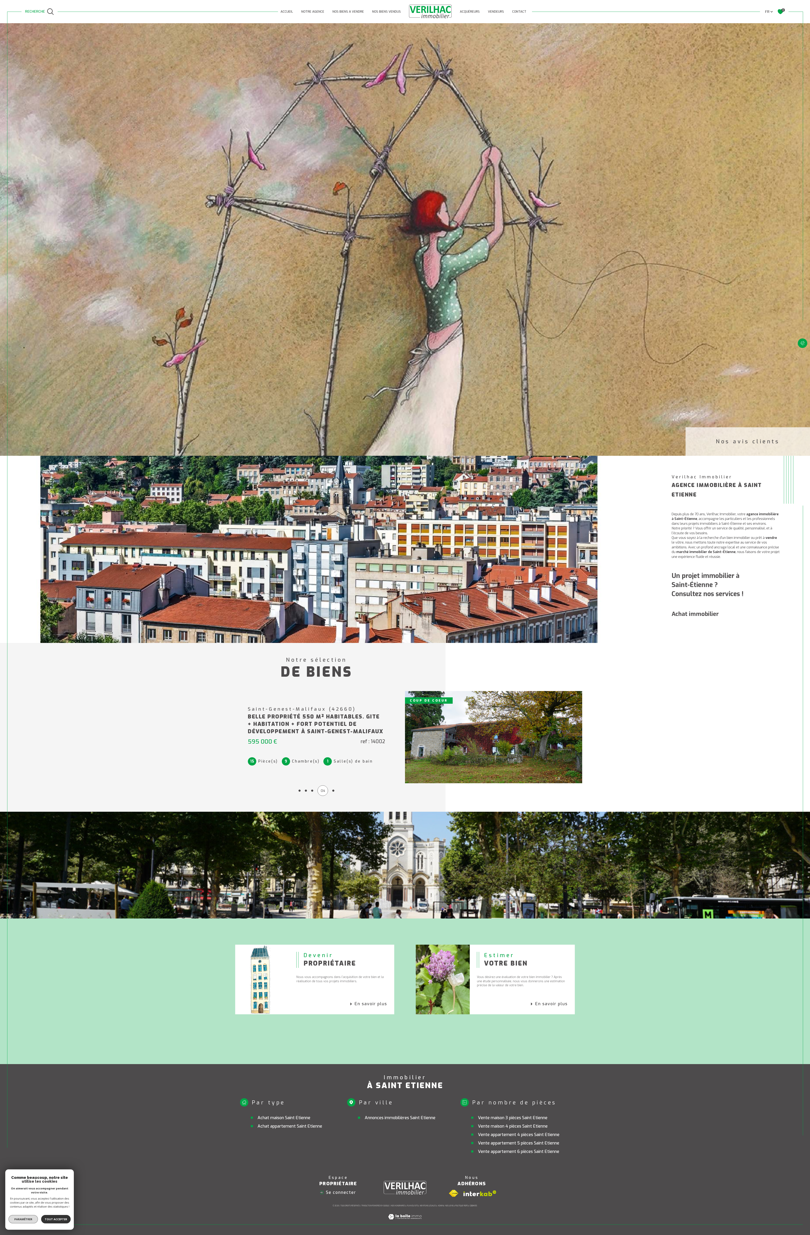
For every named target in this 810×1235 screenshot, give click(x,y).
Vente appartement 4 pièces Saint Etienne (518, 1135)
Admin (440, 1205)
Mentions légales (428, 1205)
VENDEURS (496, 11)
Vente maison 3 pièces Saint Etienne (512, 1118)
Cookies (473, 1206)
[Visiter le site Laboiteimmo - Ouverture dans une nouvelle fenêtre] (405, 1221)
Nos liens (449, 1205)
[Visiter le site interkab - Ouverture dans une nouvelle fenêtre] (479, 1193)
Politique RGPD (461, 1205)
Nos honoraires (398, 1205)
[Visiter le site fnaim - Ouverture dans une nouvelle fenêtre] (453, 1193)
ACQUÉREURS (470, 11)
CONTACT (519, 11)
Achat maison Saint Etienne (284, 1118)
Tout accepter (56, 1219)
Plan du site (412, 1205)
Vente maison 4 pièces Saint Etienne (513, 1126)
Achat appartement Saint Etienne (290, 1126)
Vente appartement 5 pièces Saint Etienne (518, 1143)
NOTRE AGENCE (312, 11)
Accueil (287, 11)
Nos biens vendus (386, 11)
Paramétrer (23, 1219)
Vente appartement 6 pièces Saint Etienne (518, 1151)
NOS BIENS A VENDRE (348, 11)
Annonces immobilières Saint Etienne (400, 1118)
